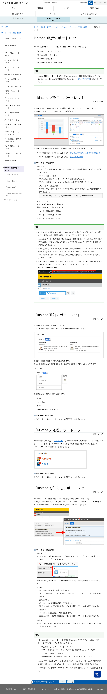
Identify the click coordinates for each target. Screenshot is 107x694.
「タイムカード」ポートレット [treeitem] (12, 99)
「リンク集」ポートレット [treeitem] (11, 54)
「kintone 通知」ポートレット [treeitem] (13, 182)
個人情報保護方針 (29, 689)
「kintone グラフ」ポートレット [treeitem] (13, 176)
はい (62, 682)
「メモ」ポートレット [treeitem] (12, 86)
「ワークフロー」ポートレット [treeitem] (12, 126)
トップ (36, 27)
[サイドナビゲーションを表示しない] (31, 682)
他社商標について (12, 689)
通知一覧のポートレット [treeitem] (12, 162)
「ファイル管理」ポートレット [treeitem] (12, 80)
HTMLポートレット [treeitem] (11, 200)
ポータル (5, 27)
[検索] (90, 3)
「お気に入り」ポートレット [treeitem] (12, 154)
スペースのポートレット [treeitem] (12, 47)
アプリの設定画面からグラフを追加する (85, 153)
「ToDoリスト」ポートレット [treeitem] (13, 107)
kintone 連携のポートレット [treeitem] (12, 169)
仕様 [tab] (89, 18)
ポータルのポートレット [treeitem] (12, 40)
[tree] (15, 360)
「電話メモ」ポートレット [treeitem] (11, 92)
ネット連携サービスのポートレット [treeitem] (12, 140)
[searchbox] (65, 3)
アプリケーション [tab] (53, 18)
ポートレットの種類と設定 (11, 33)
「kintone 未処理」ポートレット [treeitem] (13, 188)
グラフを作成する (76, 157)
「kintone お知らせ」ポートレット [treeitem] (13, 194)
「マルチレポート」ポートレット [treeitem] (11, 133)
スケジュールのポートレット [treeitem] (12, 61)
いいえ (71, 682)
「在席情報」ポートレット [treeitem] (11, 147)
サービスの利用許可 (82, 79)
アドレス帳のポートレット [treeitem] (11, 114)
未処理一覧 (58, 441)
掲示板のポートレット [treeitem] (12, 74)
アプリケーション (53, 27)
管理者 (43, 27)
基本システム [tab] (18, 18)
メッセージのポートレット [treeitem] (11, 68)
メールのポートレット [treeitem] (12, 120)
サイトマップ (44, 689)
